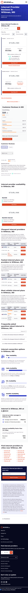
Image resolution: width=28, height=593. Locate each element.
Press (2, 536)
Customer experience (7, 130)
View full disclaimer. (6, 98)
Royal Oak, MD (21, 452)
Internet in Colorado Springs (6, 570)
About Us (3, 530)
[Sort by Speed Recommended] (21, 34)
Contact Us (3, 533)
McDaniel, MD (7, 450)
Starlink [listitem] (10, 147)
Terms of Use (3, 584)
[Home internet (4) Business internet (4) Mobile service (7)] (8, 34)
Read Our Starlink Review (14, 65)
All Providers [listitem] (4, 147)
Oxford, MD (20, 455)
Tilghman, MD (7, 461)
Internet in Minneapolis (5, 566)
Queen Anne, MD (21, 454)
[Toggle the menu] (26, 2)
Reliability (4, 124)
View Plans (13, 63)
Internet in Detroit (4, 568)
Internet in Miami (4, 563)
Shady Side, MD (21, 457)
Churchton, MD (21, 459)
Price (3, 127)
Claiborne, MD (7, 455)
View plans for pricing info (10, 254)
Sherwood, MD (7, 454)
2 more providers (13, 101)
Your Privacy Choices (6, 589)
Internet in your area (5, 561)
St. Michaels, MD (8, 459)
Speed (3, 120)
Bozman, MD (7, 452)
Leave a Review (7, 139)
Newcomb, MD (21, 450)
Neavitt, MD (6, 457)
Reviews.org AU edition (8, 541)
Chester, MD (20, 461)
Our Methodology (5, 539)
